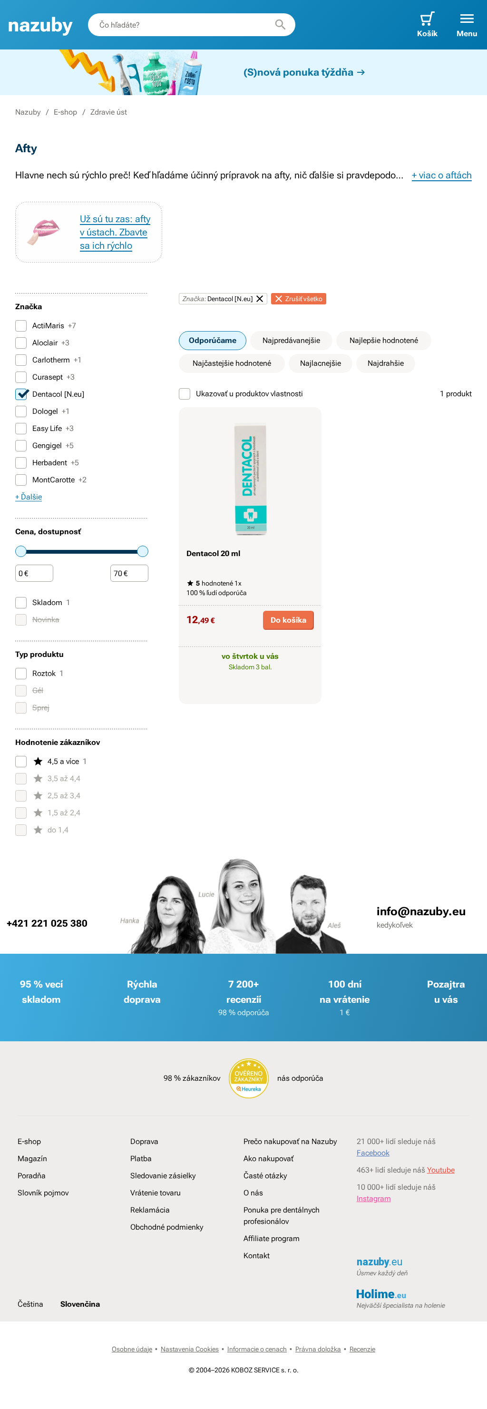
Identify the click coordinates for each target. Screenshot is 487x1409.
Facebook (373, 1152)
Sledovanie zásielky (162, 1175)
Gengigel (53, 445)
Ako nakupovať (268, 1158)
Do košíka (288, 620)
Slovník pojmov (43, 1192)
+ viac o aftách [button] (442, 175)
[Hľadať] (280, 25)
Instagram (374, 1198)
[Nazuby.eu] (40, 24)
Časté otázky (265, 1175)
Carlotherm (57, 359)
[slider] (21, 551)
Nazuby (27, 112)
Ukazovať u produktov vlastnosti (249, 393)
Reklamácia (150, 1209)
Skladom (51, 602)
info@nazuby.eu (421, 911)
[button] (467, 24)
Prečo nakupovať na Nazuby (290, 1141)
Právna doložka (318, 1349)
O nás (253, 1192)
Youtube (441, 1169)
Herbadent (55, 462)
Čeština (30, 1304)
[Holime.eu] (413, 1295)
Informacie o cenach (257, 1349)
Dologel (51, 411)
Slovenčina (80, 1304)
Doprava (144, 1141)
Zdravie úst (108, 112)
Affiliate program (272, 1238)
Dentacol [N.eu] (58, 394)
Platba (141, 1158)
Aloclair (50, 342)
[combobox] (191, 24)
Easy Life (53, 428)
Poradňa (32, 1175)
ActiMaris (54, 325)
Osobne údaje (132, 1349)
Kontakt (257, 1255)
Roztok (48, 673)
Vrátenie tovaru (155, 1192)
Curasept (53, 377)
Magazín (32, 1158)
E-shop (65, 112)
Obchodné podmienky (166, 1227)
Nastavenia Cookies (190, 1349)
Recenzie (362, 1349)
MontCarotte (59, 479)
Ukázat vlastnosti (245, 695)
